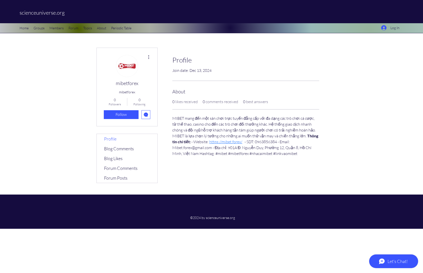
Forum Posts (116, 178)
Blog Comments (119, 148)
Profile (110, 139)
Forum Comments (121, 168)
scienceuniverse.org (42, 12)
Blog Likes (113, 158)
